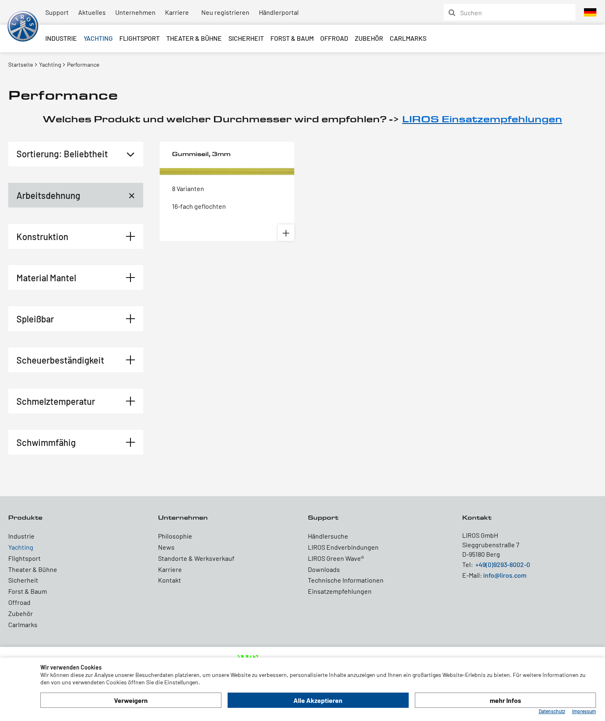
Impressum (584, 711)
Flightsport (139, 38)
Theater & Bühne (194, 38)
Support (57, 12)
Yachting (98, 38)
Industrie (61, 38)
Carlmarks (408, 38)
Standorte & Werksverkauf (196, 558)
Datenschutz (552, 711)
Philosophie (175, 536)
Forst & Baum (292, 38)
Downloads (324, 569)
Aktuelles (92, 12)
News (166, 547)
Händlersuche (328, 536)
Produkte (25, 517)
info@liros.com (504, 575)
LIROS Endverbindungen (343, 547)
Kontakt (169, 580)
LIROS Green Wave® (336, 558)
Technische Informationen (346, 580)
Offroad (334, 38)
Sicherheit (246, 38)
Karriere (177, 12)
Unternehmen (135, 12)
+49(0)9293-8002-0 (502, 564)
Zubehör (369, 38)
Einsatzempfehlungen (340, 591)
